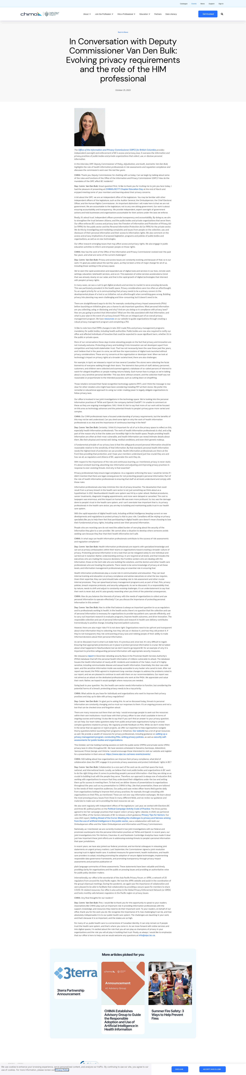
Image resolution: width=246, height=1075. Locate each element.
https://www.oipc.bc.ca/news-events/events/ (128, 754)
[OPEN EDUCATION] (149, 14)
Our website (138, 731)
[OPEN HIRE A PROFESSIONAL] (134, 14)
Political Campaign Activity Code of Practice (128, 808)
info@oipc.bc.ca (147, 935)
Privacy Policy (62, 1070)
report (91, 656)
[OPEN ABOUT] (90, 14)
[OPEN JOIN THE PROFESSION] (112, 14)
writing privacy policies (132, 737)
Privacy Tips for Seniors (153, 815)
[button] (222, 14)
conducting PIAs (112, 737)
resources (109, 318)
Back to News (123, 32)
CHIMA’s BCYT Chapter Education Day (124, 189)
